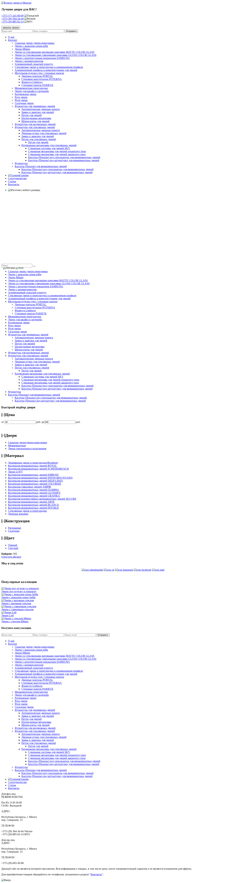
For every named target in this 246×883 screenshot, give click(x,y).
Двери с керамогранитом (29, 61)
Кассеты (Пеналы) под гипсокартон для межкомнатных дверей (64, 157)
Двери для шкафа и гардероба (32, 91)
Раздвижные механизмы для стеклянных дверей (48, 145)
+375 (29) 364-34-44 (12, 18)
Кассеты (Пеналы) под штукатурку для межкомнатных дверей (63, 160)
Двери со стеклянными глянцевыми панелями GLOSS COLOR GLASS (55, 55)
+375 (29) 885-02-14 (12, 21)
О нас (11, 37)
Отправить (103, 635)
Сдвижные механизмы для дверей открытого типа (57, 151)
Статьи (12, 181)
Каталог (12, 40)
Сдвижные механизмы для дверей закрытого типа (57, 154)
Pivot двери (21, 100)
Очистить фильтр (11, 556)
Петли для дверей (31, 115)
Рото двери (21, 97)
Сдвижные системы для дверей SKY (49, 148)
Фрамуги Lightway (32, 82)
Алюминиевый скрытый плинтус (34, 64)
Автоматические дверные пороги (40, 109)
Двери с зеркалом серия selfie (31, 46)
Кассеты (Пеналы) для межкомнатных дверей (41, 166)
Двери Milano (22, 49)
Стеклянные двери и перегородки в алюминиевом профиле (49, 67)
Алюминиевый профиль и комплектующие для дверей (46, 70)
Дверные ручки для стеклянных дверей (43, 133)
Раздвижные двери (25, 94)
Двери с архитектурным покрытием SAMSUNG (42, 58)
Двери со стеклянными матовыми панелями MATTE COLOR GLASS (54, 52)
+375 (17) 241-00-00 (12, 15)
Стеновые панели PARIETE (37, 85)
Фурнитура (21, 163)
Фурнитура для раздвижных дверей (35, 124)
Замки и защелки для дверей (37, 112)
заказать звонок (11, 27)
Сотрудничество (17, 178)
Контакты (13, 184)
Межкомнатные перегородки (31, 88)
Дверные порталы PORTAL (37, 76)
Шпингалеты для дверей (35, 121)
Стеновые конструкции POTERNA (41, 79)
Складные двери (24, 103)
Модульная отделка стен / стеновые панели (39, 73)
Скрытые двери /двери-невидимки (34, 43)
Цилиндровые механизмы (36, 118)
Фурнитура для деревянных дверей (35, 106)
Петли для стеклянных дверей (38, 139)
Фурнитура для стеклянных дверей (35, 127)
